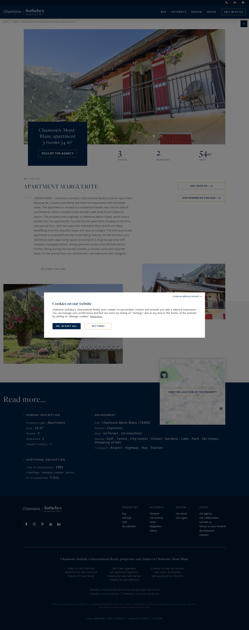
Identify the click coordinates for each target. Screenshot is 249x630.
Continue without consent (186, 296)
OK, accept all (66, 326)
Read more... (96, 316)
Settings (98, 326)
